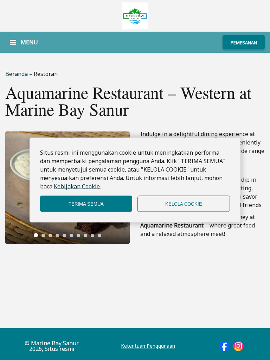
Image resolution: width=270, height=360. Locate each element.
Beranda (17, 74)
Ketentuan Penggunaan (148, 345)
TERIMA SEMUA (86, 203)
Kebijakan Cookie (77, 186)
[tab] (36, 235)
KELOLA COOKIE (183, 203)
